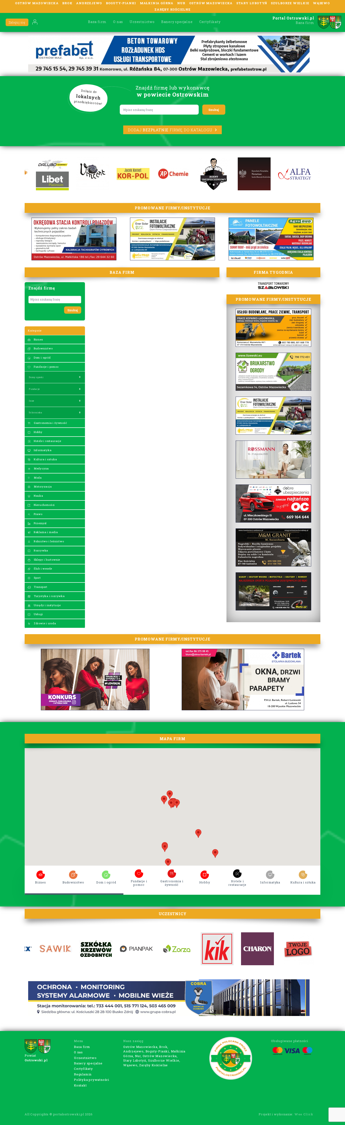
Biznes (38, 339)
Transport (40, 587)
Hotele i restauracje (47, 441)
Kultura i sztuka (45, 459)
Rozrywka (40, 550)
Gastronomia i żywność (50, 423)
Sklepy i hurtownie (46, 559)
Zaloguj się (17, 22)
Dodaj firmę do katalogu (170, 129)
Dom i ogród (42, 357)
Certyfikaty (210, 22)
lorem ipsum (41, 873)
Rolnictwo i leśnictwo (48, 541)
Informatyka (42, 450)
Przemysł (40, 523)
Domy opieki (36, 377)
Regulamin (83, 1074)
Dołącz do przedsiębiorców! (88, 97)
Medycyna (41, 468)
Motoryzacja (42, 486)
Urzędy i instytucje (47, 605)
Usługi (38, 614)
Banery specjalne (177, 22)
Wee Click (303, 1114)
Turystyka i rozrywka (49, 596)
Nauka (38, 495)
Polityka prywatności (91, 1080)
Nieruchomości (44, 505)
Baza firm (97, 22)
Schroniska (35, 412)
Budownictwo (43, 348)
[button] (215, 853)
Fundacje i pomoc (46, 366)
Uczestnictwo (142, 22)
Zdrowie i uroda (44, 623)
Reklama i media (45, 532)
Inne (31, 400)
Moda (37, 477)
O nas (118, 22)
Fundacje (34, 389)
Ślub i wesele (42, 568)
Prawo (37, 514)
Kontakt (80, 1085)
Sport (37, 577)
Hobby (37, 432)
